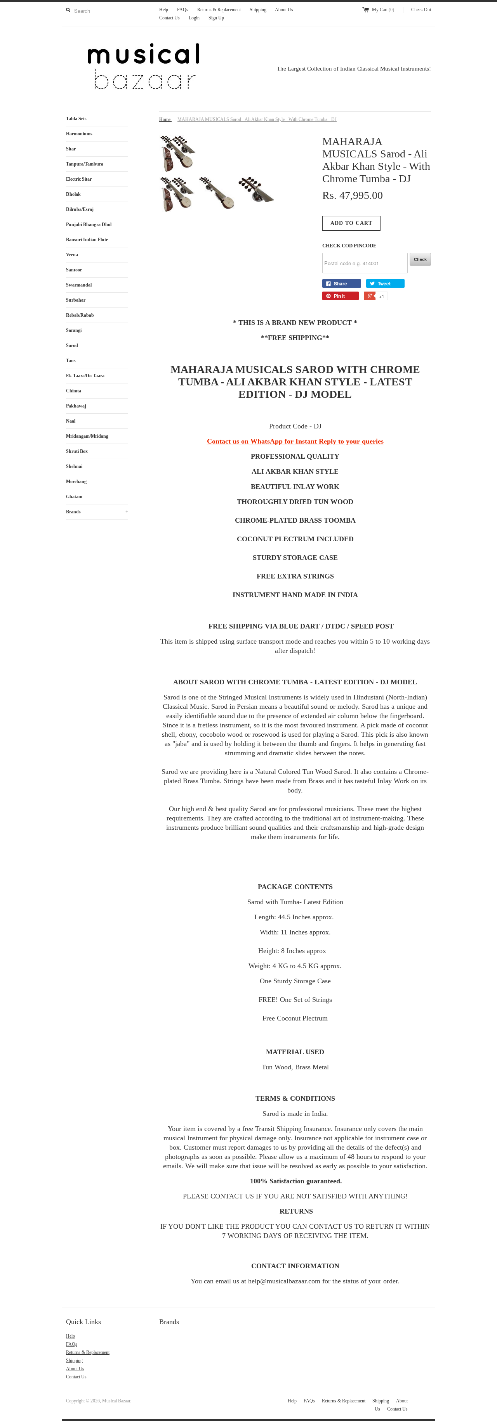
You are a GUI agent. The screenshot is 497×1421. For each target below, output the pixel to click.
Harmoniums (79, 133)
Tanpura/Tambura (84, 164)
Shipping (258, 9)
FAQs (182, 9)
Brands (97, 512)
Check (420, 259)
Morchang (76, 481)
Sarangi (74, 330)
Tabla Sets (76, 118)
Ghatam (74, 496)
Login (194, 18)
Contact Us (169, 18)
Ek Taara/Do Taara (85, 375)
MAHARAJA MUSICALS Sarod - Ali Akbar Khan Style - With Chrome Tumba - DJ (257, 119)
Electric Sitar (79, 179)
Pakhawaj (76, 406)
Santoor (74, 270)
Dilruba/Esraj (80, 209)
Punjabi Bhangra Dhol (88, 224)
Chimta (73, 391)
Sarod (72, 345)
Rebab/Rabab (80, 315)
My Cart (383, 9)
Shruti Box (77, 451)
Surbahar (75, 300)
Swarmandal (79, 285)
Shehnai (74, 466)
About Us (284, 9)
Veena (72, 254)
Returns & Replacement (219, 9)
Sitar (71, 149)
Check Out (421, 9)
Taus (71, 360)
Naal (70, 421)
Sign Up (216, 18)
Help (163, 9)
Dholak (73, 194)
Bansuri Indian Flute (87, 239)
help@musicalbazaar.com (284, 1281)
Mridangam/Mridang (87, 436)
